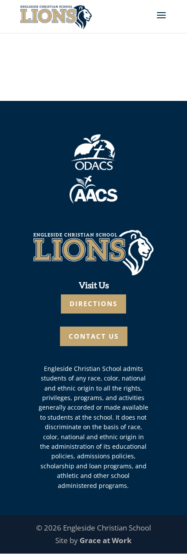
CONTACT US (94, 336)
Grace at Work (106, 540)
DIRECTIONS (93, 303)
